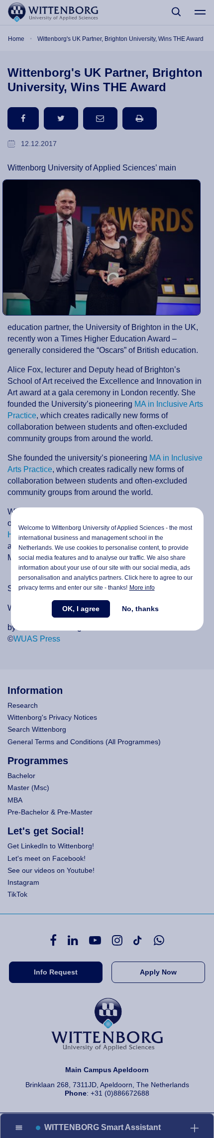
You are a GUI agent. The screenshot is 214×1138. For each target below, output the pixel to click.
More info (142, 587)
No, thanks (140, 609)
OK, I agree (81, 609)
